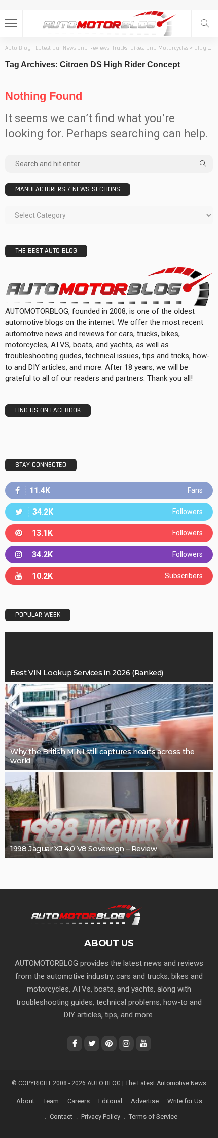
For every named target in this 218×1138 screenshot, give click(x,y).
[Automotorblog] (109, 22)
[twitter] (109, 512)
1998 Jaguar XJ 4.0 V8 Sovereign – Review (83, 848)
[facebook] (109, 490)
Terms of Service (153, 1116)
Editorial (110, 1101)
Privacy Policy (100, 1116)
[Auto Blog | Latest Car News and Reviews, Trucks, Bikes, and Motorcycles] (85, 914)
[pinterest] (109, 533)
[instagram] (109, 554)
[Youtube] (109, 576)
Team (51, 1101)
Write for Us (184, 1101)
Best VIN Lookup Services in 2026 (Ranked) (86, 672)
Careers (78, 1101)
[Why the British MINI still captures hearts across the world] (109, 727)
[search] (205, 23)
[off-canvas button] (11, 23)
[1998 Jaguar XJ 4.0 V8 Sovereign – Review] (109, 815)
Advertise (145, 1101)
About (25, 1101)
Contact (61, 1116)
